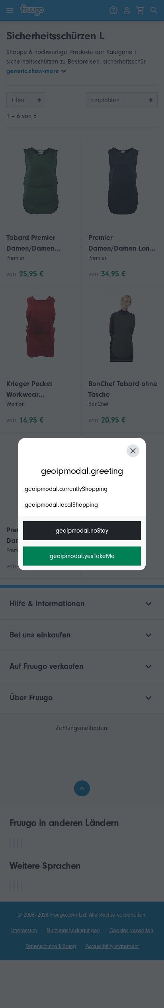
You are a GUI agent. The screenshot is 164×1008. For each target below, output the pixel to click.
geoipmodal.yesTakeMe (82, 556)
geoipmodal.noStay (82, 530)
